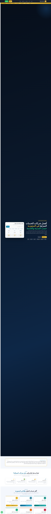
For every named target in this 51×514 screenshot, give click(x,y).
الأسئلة (20, 1)
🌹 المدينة (15, 232)
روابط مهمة (26, 1)
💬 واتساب (6, 1)
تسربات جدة (13, 228)
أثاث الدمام (16, 228)
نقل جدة (18, 228)
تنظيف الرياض (21, 228)
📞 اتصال (10, 1)
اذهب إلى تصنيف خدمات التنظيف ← (42, 505)
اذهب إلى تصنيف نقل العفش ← (28, 505)
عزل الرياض (10, 228)
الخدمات (31, 1)
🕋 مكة (20, 232)
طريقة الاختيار (23, 1)
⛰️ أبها (8, 232)
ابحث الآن (8, 226)
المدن (29, 1)
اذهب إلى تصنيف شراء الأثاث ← (14, 505)
